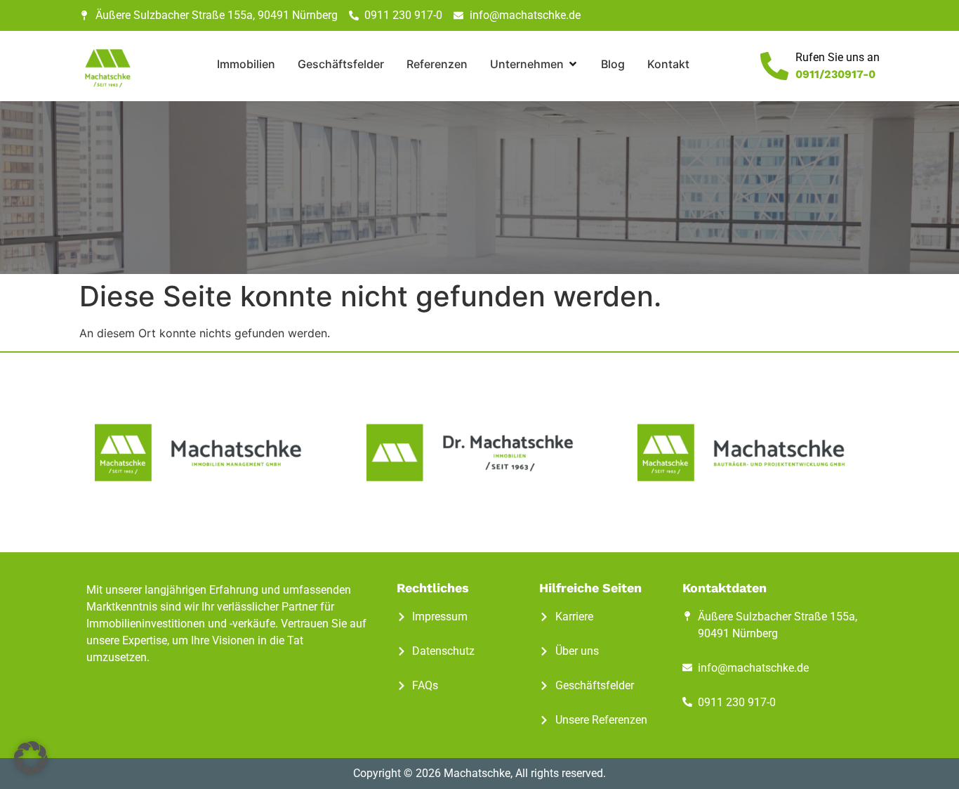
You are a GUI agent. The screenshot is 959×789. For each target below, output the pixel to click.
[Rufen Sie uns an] (774, 66)
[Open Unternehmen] (572, 64)
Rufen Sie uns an (837, 57)
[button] (31, 758)
